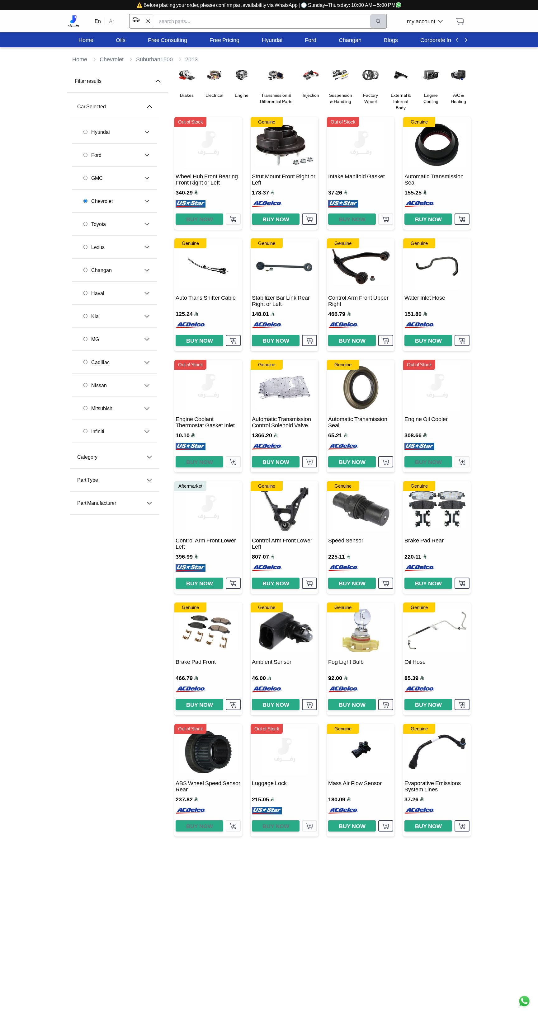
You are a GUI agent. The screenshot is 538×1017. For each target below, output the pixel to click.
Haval (97, 293)
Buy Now (199, 219)
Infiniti (97, 431)
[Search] (378, 21)
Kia (95, 316)
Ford (96, 155)
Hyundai (100, 132)
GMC (97, 178)
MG (95, 339)
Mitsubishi (102, 408)
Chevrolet (102, 201)
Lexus (98, 247)
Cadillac (100, 362)
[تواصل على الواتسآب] (524, 1003)
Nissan (99, 385)
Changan (101, 270)
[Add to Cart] (233, 219)
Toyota (98, 224)
